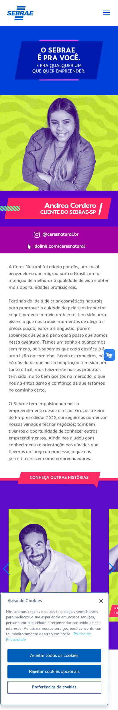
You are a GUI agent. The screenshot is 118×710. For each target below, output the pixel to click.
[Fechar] (101, 601)
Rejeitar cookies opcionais (54, 671)
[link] (20, 13)
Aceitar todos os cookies (54, 655)
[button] (111, 568)
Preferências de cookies (54, 687)
